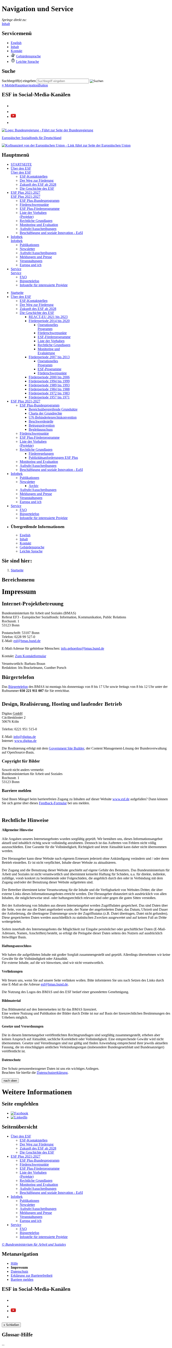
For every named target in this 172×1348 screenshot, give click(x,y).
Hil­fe (14, 1263)
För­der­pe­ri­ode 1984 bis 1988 (49, 389)
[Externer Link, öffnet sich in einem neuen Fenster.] (47, 130)
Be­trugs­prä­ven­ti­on (42, 425)
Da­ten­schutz (19, 1271)
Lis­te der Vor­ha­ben (51, 341)
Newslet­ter (27, 249)
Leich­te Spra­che (27, 61)
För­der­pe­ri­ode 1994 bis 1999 (49, 381)
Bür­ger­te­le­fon (29, 281)
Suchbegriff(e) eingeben (19, 81)
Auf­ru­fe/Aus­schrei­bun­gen (38, 229)
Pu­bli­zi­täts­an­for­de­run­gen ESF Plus (53, 457)
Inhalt (6, 24)
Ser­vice (16, 269)
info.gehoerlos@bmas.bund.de (82, 648)
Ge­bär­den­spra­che (28, 56)
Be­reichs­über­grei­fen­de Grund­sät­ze (53, 409)
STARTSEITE (21, 164)
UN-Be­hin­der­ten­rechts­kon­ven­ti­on (53, 417)
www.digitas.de (25, 741)
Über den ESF (21, 168)
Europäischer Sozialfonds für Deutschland (31, 138)
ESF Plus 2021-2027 (25, 192)
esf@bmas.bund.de (27, 641)
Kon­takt (16, 51)
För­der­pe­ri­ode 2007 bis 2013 (49, 357)
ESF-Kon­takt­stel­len (33, 176)
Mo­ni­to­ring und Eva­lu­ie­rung (49, 351)
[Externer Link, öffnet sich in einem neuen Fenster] (66, 145)
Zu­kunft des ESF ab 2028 (38, 184)
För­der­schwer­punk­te (34, 204)
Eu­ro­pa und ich (30, 265)
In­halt (15, 47)
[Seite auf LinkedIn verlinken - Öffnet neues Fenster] (19, 1117)
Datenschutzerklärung (52, 1072)
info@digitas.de (24, 737)
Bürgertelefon (18, 687)
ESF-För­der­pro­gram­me (54, 337)
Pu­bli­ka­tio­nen (29, 245)
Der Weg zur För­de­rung (37, 180)
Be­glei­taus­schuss (41, 429)
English (16, 43)
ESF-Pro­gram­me (49, 369)
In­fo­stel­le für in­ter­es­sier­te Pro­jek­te (44, 285)
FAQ (23, 277)
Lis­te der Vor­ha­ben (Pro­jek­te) (33, 215)
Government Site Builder (66, 748)
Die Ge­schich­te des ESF (37, 188)
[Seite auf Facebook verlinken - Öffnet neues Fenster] (19, 1113)
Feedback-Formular (53, 803)
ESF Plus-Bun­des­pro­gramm (39, 200)
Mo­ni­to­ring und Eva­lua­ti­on (39, 225)
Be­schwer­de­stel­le (41, 421)
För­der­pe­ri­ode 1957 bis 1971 (49, 397)
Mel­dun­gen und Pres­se (36, 257)
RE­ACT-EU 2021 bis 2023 (48, 317)
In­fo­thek (17, 237)
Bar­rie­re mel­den (22, 1279)
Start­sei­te (17, 293)
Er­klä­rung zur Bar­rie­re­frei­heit (31, 1275)
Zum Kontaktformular (30, 656)
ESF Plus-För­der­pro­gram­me (40, 209)
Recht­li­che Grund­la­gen (36, 221)
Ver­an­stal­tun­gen (31, 261)
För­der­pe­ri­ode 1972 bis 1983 (49, 393)
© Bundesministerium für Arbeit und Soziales (34, 1244)
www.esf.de (120, 799)
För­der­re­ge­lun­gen (41, 453)
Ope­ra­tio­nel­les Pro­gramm (48, 327)
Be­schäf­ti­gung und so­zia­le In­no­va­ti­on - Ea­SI (51, 233)
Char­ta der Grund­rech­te (45, 413)
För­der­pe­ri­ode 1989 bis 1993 (49, 385)
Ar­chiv (34, 486)
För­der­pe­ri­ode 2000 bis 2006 (49, 377)
